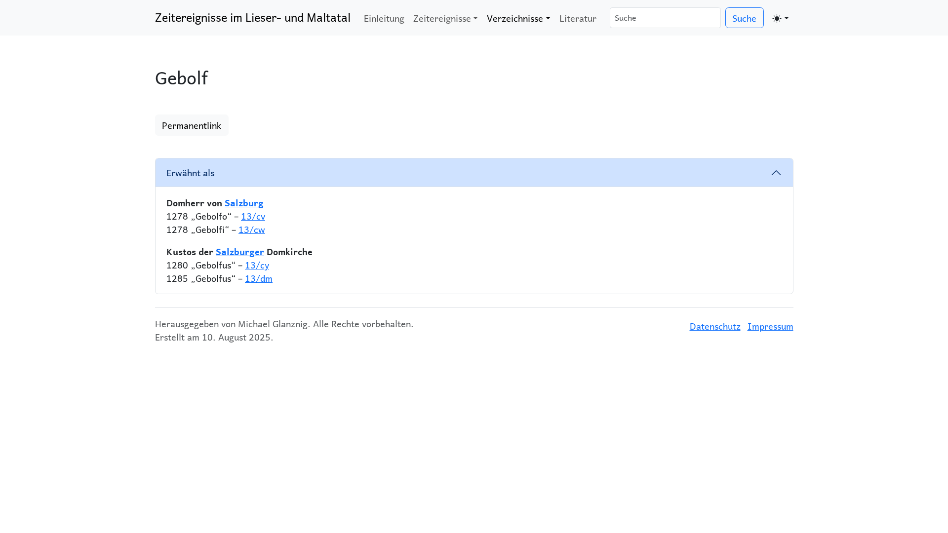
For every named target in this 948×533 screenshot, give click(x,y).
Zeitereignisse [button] (442, 18)
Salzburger (240, 251)
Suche (744, 18)
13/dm (259, 278)
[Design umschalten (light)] (780, 17)
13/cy (257, 265)
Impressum (770, 326)
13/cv (253, 216)
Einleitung (384, 18)
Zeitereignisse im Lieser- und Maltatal (253, 17)
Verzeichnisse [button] (515, 18)
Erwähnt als (190, 172)
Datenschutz (715, 326)
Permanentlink (191, 125)
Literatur (577, 18)
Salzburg (244, 202)
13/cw (251, 229)
